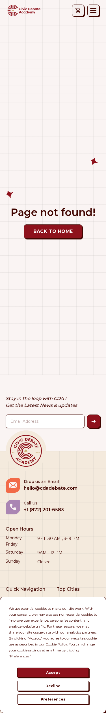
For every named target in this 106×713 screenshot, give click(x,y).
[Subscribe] (93, 421)
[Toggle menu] (93, 10)
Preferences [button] (19, 656)
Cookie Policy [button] (56, 644)
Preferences (53, 699)
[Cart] (78, 10)
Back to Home (53, 231)
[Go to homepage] (24, 10)
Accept (53, 672)
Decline (53, 686)
